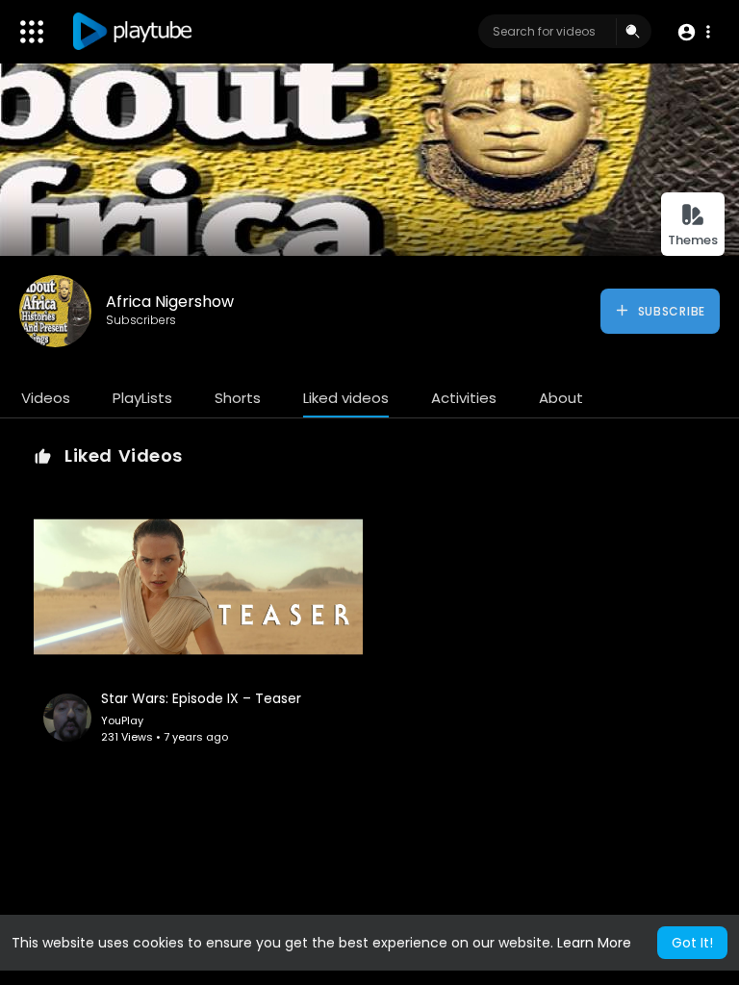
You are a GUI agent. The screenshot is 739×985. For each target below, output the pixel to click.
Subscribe (669, 311)
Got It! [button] (692, 942)
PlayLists (142, 398)
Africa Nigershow (170, 301)
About (561, 398)
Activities (464, 398)
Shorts (238, 398)
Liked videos (346, 398)
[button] (693, 32)
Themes (693, 240)
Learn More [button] (594, 942)
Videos (45, 398)
